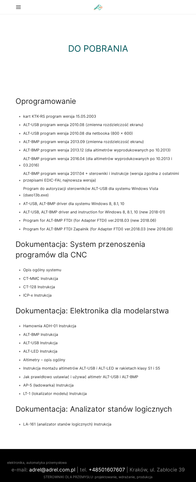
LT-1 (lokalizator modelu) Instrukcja (55, 393)
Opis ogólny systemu (42, 269)
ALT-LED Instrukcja (40, 351)
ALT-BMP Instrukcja (40, 334)
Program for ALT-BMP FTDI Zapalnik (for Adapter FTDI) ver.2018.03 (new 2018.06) (98, 229)
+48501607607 (107, 470)
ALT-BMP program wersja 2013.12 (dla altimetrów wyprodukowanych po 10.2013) (97, 150)
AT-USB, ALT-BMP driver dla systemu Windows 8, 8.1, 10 (73, 203)
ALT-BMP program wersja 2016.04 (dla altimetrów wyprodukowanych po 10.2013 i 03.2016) (97, 161)
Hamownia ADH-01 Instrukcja (49, 325)
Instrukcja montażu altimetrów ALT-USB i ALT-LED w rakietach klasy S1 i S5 (91, 368)
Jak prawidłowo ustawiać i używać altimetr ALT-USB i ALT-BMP (80, 376)
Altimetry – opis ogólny (44, 359)
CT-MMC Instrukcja (40, 278)
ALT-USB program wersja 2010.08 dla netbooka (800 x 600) (78, 133)
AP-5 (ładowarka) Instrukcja (48, 385)
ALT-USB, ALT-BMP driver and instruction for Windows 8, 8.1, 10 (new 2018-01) (94, 212)
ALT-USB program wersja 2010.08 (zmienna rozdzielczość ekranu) (83, 124)
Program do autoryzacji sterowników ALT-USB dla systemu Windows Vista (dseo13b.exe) (90, 191)
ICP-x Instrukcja (37, 295)
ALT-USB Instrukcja (40, 342)
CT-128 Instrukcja (39, 286)
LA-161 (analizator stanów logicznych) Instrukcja (67, 424)
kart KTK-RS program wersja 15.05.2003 (59, 116)
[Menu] (18, 7)
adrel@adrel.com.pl (52, 470)
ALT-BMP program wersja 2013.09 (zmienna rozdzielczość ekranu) (83, 141)
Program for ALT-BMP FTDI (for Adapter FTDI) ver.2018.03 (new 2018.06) (89, 220)
